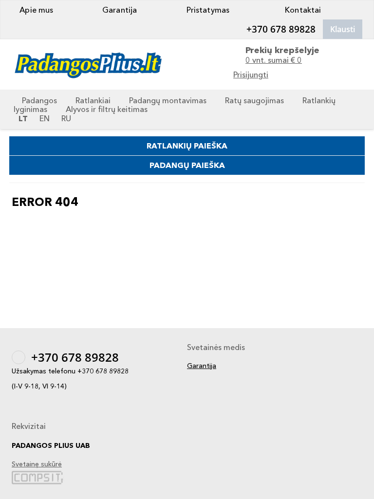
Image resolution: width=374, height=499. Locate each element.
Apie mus (35, 10)
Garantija (118, 10)
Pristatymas (207, 10)
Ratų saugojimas (254, 100)
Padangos (39, 100)
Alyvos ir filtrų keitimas (107, 109)
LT (23, 118)
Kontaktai (302, 10)
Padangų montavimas (167, 100)
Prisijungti (250, 74)
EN (44, 118)
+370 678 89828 (281, 29)
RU (66, 118)
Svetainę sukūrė (37, 464)
